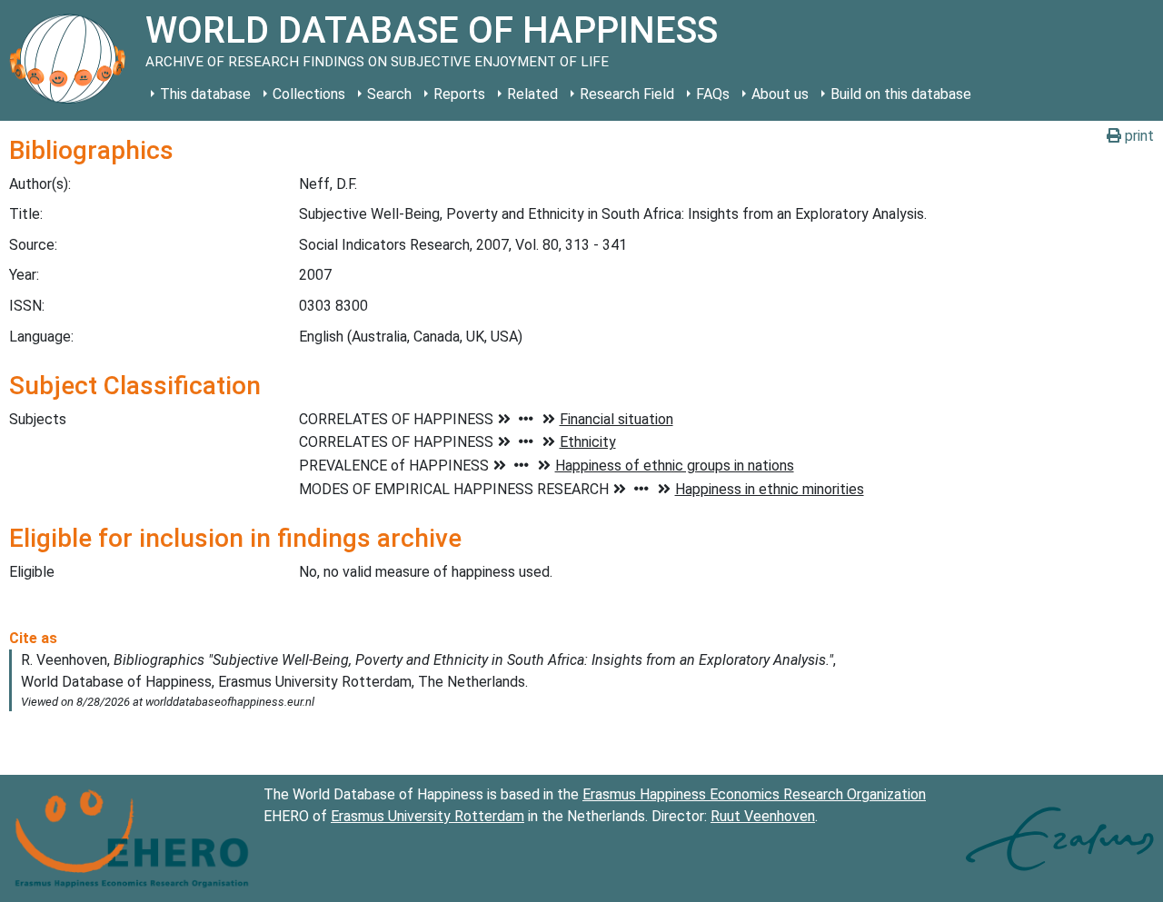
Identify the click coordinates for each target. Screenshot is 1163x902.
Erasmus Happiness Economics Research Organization (754, 794)
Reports (459, 94)
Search (389, 94)
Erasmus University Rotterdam (427, 816)
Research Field (627, 94)
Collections (309, 94)
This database (205, 94)
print (1137, 135)
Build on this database (900, 94)
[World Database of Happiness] (72, 60)
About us (780, 94)
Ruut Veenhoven (763, 816)
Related (532, 94)
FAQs (713, 94)
